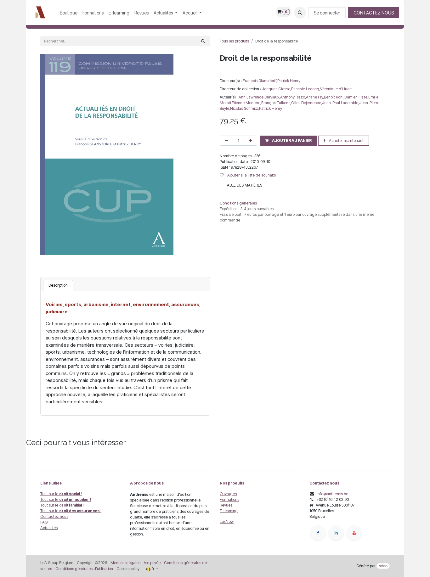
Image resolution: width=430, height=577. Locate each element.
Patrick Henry (288, 80)
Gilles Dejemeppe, (306, 102)
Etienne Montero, (246, 102)
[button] (300, 13)
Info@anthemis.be (332, 493)
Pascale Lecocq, (305, 89)
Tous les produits (234, 41)
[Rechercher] (203, 41)
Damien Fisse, (356, 97)
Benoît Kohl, (334, 97)
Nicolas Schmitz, (244, 108)
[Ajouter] (250, 141)
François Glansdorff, (260, 80)
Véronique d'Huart (336, 89)
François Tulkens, (276, 102)
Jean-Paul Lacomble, (340, 102)
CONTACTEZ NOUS (374, 12)
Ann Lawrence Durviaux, (259, 97)
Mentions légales (125, 562)
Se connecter (327, 12)
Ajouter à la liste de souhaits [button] (251, 175)
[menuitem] (68, 13)
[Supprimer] (226, 141)
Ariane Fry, (315, 97)
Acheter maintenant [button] (346, 140)
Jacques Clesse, (276, 89)
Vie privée (152, 562)
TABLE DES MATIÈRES (243, 185)
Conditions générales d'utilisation (84, 568)
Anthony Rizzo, (293, 97)
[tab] (58, 285)
